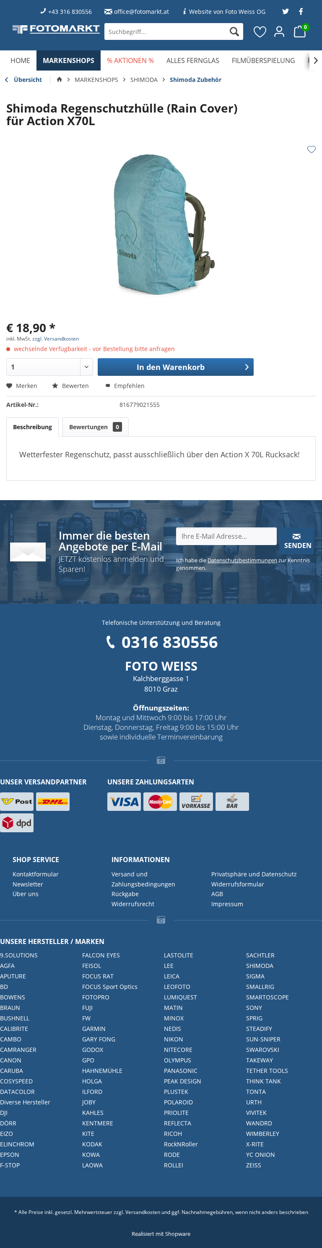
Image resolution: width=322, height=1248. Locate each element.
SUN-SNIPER (263, 1039)
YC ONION (260, 1155)
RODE (172, 1155)
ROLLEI (173, 1165)
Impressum (227, 904)
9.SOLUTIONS (19, 955)
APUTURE (13, 976)
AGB (217, 894)
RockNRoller (181, 1144)
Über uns (26, 894)
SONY (254, 1008)
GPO (88, 1060)
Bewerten (75, 386)
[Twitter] (285, 12)
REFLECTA (177, 1123)
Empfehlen (128, 386)
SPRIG (254, 1018)
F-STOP (10, 1165)
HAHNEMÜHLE (102, 1071)
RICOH (173, 1134)
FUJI (87, 1008)
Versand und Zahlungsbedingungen (143, 879)
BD (4, 987)
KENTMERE (97, 1123)
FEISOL (91, 966)
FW (86, 1018)
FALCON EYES (101, 955)
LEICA (171, 976)
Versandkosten (142, 1212)
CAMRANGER (18, 1050)
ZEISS (253, 1165)
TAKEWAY (259, 1060)
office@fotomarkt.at (141, 12)
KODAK (92, 1144)
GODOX (92, 1050)
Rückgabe (125, 894)
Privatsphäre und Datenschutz (254, 874)
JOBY (89, 1102)
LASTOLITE (178, 955)
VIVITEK (256, 1113)
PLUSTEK (176, 1092)
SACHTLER (260, 955)
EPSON (9, 1155)
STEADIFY (259, 1029)
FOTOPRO (95, 997)
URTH (254, 1102)
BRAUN (10, 1008)
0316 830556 (170, 642)
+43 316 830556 (70, 12)
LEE (169, 966)
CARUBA (11, 1071)
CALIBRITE (14, 1029)
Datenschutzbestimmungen (242, 560)
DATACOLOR (17, 1092)
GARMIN (94, 1029)
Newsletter (28, 884)
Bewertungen (94, 427)
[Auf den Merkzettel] (311, 149)
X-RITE (255, 1144)
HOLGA (92, 1081)
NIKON (173, 1039)
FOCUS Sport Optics (110, 987)
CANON (10, 1060)
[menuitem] (173, 31)
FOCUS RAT (98, 976)
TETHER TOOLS (267, 1071)
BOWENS (12, 997)
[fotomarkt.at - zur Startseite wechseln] (56, 29)
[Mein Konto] (279, 31)
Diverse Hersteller (25, 1102)
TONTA (256, 1092)
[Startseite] (59, 80)
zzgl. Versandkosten (55, 338)
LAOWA (92, 1165)
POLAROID (178, 1102)
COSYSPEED (16, 1081)
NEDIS (172, 1029)
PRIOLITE (176, 1113)
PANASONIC (180, 1071)
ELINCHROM (17, 1144)
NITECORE (178, 1050)
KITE (88, 1134)
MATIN (173, 1008)
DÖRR (8, 1123)
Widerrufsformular (237, 884)
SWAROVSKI (262, 1050)
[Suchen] (234, 31)
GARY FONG (98, 1039)
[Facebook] (301, 12)
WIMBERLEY (262, 1134)
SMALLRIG (260, 987)
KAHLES (93, 1113)
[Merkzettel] (260, 31)
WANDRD (259, 1123)
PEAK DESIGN (182, 1081)
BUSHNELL (14, 1018)
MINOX (174, 1018)
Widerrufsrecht (133, 904)
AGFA (7, 966)
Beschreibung (32, 427)
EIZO (6, 1134)
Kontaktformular (36, 874)
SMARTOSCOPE (267, 997)
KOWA (91, 1155)
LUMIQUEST (180, 997)
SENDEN (298, 545)
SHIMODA (259, 966)
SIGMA (255, 976)
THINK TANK (263, 1081)
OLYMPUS (177, 1060)
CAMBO (10, 1039)
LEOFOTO (177, 987)
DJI (4, 1113)
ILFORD (92, 1092)
